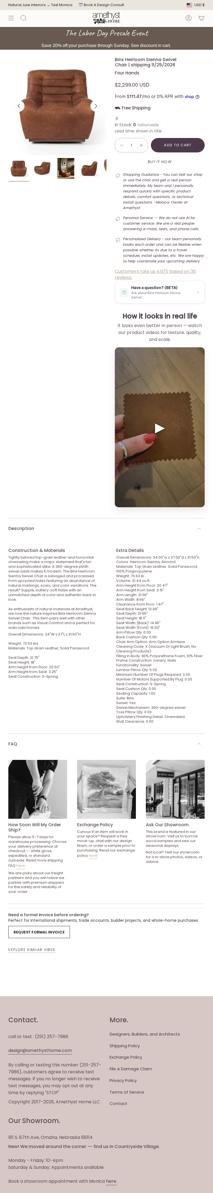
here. (111, 1181)
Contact (118, 1103)
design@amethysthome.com (40, 1050)
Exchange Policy (126, 1057)
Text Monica (61, 5)
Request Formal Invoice (39, 932)
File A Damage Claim (131, 1069)
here (20, 865)
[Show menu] (11, 18)
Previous (18, 106)
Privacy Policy (123, 1080)
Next (96, 106)
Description (21, 528)
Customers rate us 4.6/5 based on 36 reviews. (155, 274)
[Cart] (201, 18)
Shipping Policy (125, 1046)
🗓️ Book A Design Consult (101, 4)
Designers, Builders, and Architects (145, 1034)
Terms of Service (127, 1092)
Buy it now (160, 161)
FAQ (12, 744)
